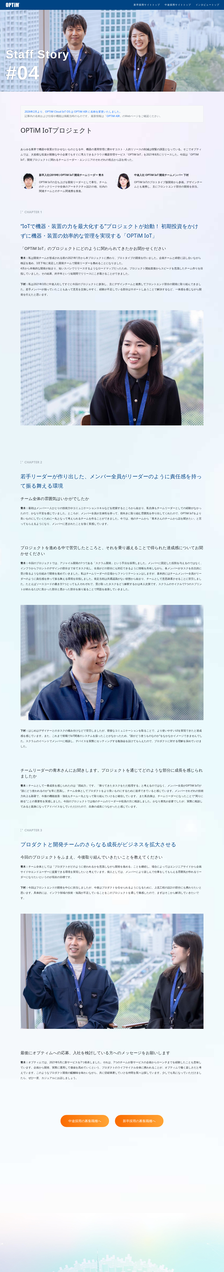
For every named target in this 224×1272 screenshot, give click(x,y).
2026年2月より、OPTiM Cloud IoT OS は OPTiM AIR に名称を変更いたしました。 (73, 111)
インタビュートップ (207, 4)
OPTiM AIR (113, 116)
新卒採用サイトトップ (147, 4)
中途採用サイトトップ (178, 4)
